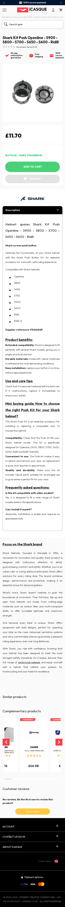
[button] (8, 779)
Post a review (32, 811)
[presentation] (4, 2)
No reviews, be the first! (26, 47)
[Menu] (4, 10)
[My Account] (53, 10)
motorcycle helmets (29, 662)
